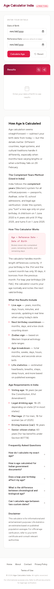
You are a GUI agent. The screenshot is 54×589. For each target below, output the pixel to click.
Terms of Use (27, 570)
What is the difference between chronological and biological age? (23, 490)
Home (9, 564)
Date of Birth (13, 26)
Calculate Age (17, 54)
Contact (28, 564)
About (18, 564)
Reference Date (24, 39)
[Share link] (44, 69)
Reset (40, 54)
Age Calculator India (19, 5)
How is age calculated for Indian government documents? (22, 466)
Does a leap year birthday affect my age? (22, 478)
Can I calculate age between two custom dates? (24, 503)
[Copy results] (38, 69)
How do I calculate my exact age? (24, 454)
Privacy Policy (41, 564)
